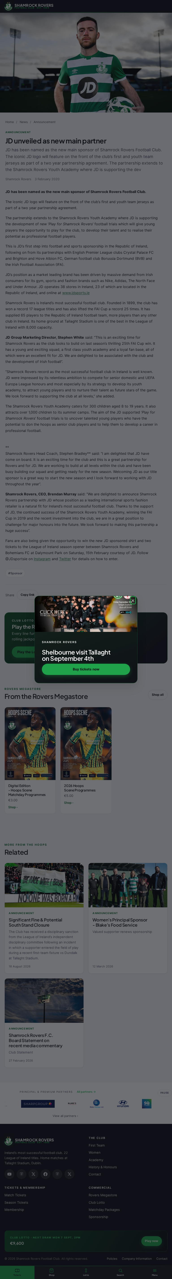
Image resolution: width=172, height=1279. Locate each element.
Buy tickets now (86, 669)
